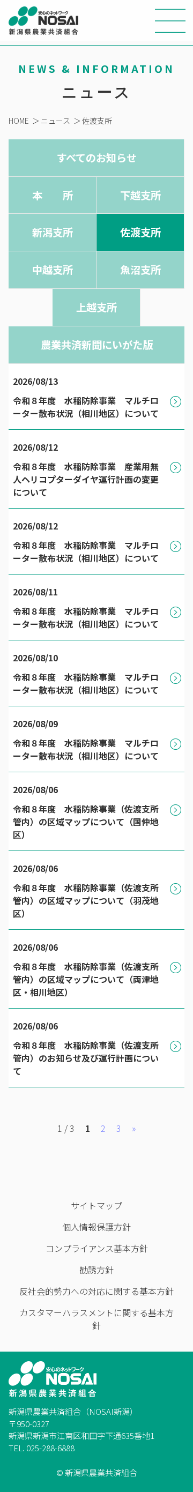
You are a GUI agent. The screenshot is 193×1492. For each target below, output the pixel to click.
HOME (19, 120)
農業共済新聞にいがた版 (97, 344)
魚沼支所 (140, 269)
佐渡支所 (97, 120)
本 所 (52, 195)
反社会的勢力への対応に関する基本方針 (96, 1291)
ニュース (55, 120)
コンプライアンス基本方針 (97, 1248)
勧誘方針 (96, 1269)
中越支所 (52, 269)
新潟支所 (52, 232)
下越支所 (140, 195)
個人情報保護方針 (96, 1226)
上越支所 (96, 307)
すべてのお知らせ (96, 157)
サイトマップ (96, 1205)
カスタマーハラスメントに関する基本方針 (96, 1319)
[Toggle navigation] (170, 21)
